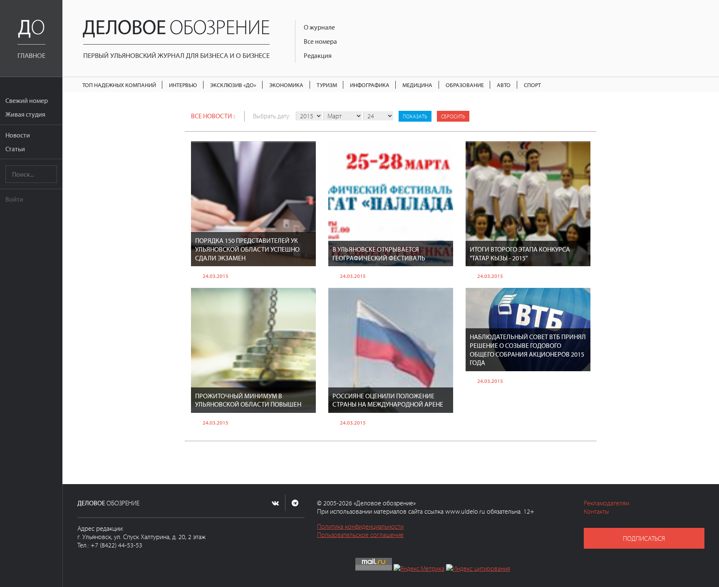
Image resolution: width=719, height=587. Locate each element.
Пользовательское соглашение (360, 534)
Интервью (183, 85)
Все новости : (213, 116)
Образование (465, 85)
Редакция (318, 55)
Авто (504, 85)
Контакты (596, 511)
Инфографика (369, 85)
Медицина (417, 85)
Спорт (532, 85)
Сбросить (453, 116)
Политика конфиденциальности (360, 526)
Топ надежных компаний (119, 85)
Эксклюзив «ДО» (233, 85)
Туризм (327, 85)
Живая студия (25, 114)
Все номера (320, 41)
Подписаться (644, 538)
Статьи (15, 149)
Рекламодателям (606, 503)
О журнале (319, 27)
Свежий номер (26, 100)
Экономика (286, 85)
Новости (17, 135)
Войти (14, 199)
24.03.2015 (215, 275)
